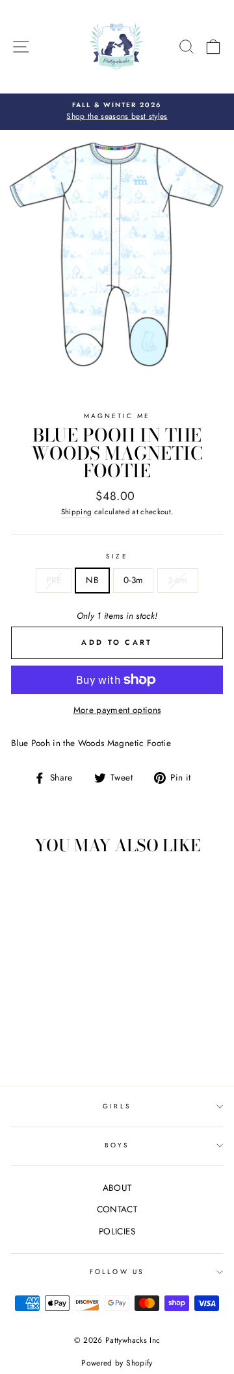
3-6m (177, 579)
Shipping (76, 511)
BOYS (117, 1145)
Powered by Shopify (116, 1363)
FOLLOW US (117, 1272)
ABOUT (117, 1187)
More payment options (117, 709)
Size (116, 556)
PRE (53, 579)
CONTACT (117, 1209)
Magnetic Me (117, 416)
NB (92, 579)
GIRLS (117, 1106)
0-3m (133, 579)
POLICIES (117, 1231)
